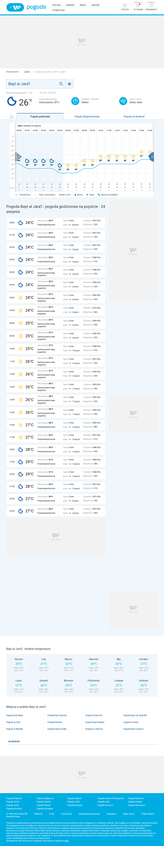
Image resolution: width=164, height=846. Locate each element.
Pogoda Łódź (103, 801)
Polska (56, 5)
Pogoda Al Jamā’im (94, 728)
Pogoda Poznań (44, 805)
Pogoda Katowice (136, 798)
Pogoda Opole (12, 805)
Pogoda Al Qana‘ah (93, 715)
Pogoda (36, 7)
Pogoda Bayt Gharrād (57, 715)
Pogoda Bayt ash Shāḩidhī (135, 715)
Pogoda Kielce (12, 801)
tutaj (67, 841)
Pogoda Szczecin (105, 805)
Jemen (27, 72)
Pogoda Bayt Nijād (14, 715)
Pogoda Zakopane (45, 808)
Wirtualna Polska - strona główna (15, 7)
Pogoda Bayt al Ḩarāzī (133, 728)
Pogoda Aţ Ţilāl (13, 722)
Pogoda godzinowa (40, 116)
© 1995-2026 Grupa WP (17, 814)
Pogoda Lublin (73, 801)
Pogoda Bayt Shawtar (94, 722)
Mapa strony (128, 814)
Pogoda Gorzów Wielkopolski (111, 798)
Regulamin (111, 814)
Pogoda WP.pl (12, 72)
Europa (70, 5)
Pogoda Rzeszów (75, 805)
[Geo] (70, 83)
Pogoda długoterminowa (87, 116)
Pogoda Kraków (44, 801)
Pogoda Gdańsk (74, 798)
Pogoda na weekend (134, 116)
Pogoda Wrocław (14, 808)
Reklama (38, 814)
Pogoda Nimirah (55, 722)
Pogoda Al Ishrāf (130, 722)
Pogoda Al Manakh (14, 728)
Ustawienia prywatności (89, 814)
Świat (83, 5)
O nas (51, 814)
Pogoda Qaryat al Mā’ (57, 728)
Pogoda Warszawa (136, 805)
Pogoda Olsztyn (135, 801)
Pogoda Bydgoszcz (45, 798)
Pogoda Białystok (14, 798)
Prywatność (66, 814)
